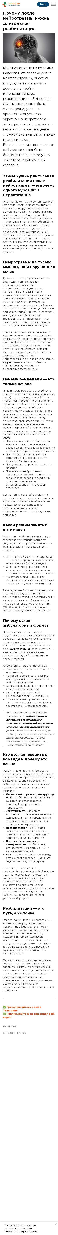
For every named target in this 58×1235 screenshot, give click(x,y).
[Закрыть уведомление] (55, 1224)
